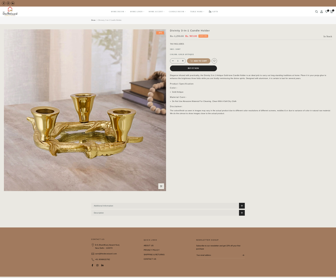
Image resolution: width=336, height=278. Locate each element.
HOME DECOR (117, 12)
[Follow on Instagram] (8, 3)
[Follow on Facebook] (4, 3)
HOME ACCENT (156, 12)
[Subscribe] (242, 255)
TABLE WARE (196, 12)
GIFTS (215, 12)
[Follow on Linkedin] (13, 3)
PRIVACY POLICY (151, 250)
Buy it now (193, 68)
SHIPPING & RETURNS (154, 255)
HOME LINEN (136, 12)
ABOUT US (149, 245)
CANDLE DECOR (176, 12)
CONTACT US (150, 259)
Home (93, 20)
